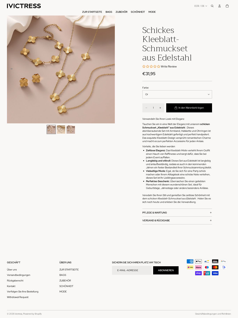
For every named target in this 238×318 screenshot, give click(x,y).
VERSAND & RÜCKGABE (156, 220)
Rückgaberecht (15, 280)
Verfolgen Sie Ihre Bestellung (22, 291)
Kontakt (11, 286)
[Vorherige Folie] (11, 69)
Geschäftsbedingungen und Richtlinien (213, 313)
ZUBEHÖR (65, 280)
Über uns (12, 269)
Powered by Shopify (32, 313)
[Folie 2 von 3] (61, 129)
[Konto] (219, 6)
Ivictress (18, 313)
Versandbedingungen (18, 275)
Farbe (145, 87)
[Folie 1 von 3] (51, 129)
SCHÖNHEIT (66, 286)
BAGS (62, 275)
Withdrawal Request (17, 297)
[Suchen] (212, 6)
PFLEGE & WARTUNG (154, 212)
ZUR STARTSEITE (69, 269)
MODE (63, 291)
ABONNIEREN (166, 270)
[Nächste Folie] (111, 69)
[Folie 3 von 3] (71, 129)
